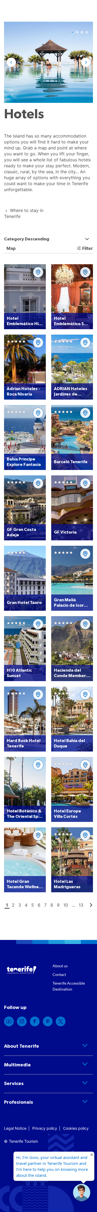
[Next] (91, 905)
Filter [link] (87, 248)
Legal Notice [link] (15, 1128)
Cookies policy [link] (76, 1128)
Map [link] (10, 248)
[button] (11, 62)
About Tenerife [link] (21, 1046)
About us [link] (60, 965)
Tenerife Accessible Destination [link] (69, 986)
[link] (9, 1021)
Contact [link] (59, 974)
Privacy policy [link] (44, 1128)
